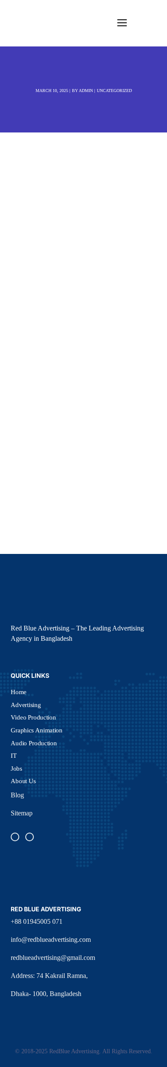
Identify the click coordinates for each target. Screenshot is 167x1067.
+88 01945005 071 (37, 921)
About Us (23, 781)
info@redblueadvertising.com (51, 939)
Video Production (33, 717)
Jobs (16, 768)
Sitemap (22, 813)
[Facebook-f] (15, 837)
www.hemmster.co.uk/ (65, 353)
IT (14, 755)
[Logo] (27, 23)
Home (19, 691)
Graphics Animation (37, 729)
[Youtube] (29, 837)
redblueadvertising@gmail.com (53, 957)
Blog (17, 795)
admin (86, 90)
